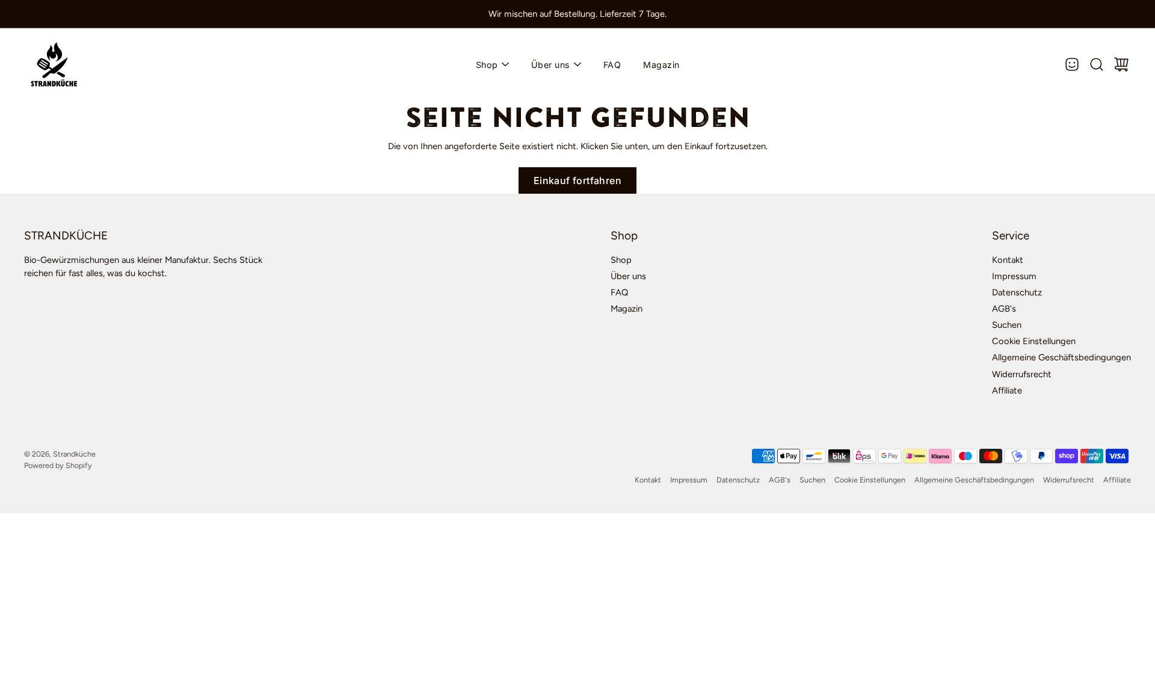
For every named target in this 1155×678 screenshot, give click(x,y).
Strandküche (74, 453)
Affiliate (1007, 390)
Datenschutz (1017, 292)
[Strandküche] (54, 64)
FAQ (612, 65)
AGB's (1004, 308)
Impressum (1014, 276)
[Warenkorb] (1121, 64)
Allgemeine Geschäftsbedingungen (1061, 357)
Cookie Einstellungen (1034, 341)
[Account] (1072, 64)
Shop (487, 65)
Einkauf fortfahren (577, 180)
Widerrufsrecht (1022, 374)
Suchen (1006, 324)
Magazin (661, 65)
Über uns (550, 65)
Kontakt (1007, 259)
